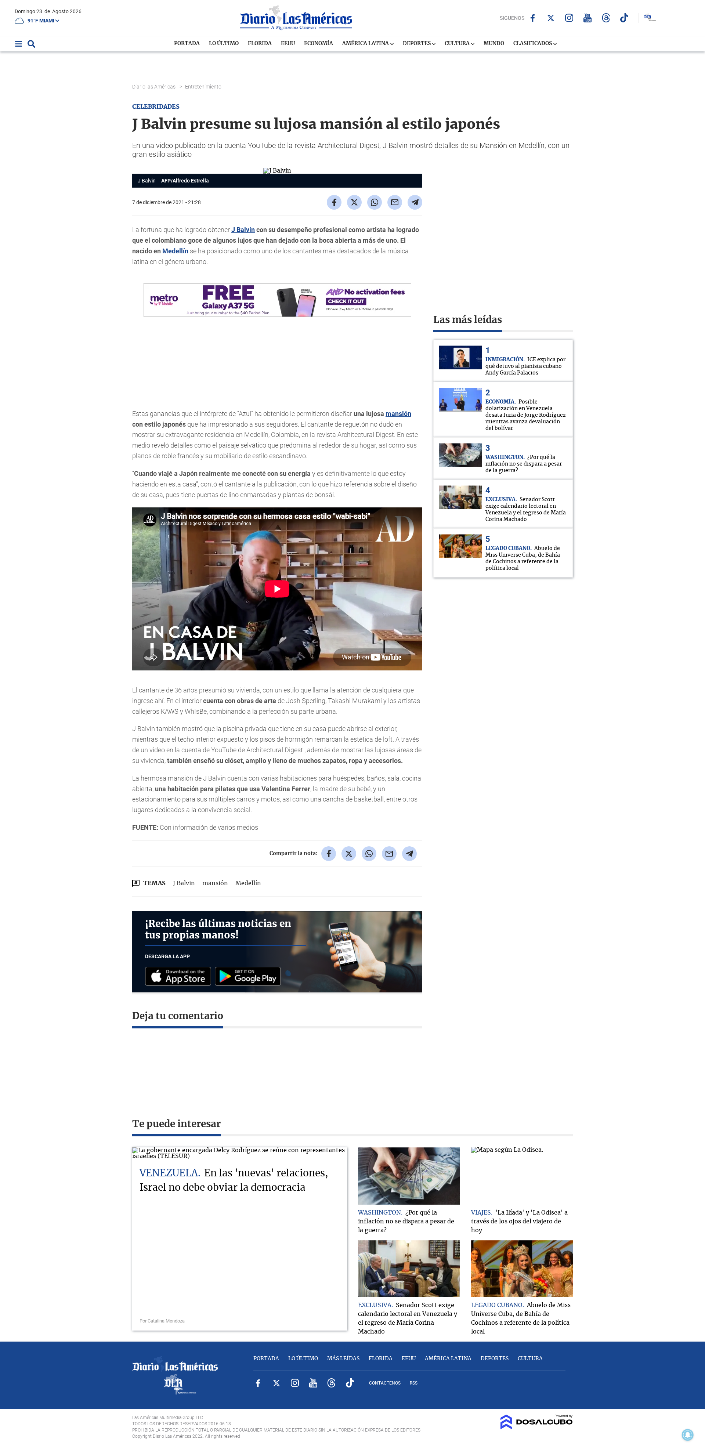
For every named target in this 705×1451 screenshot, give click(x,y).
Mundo (494, 43)
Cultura (458, 43)
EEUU (288, 43)
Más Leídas (343, 1358)
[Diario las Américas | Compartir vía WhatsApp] (374, 202)
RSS (413, 1383)
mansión (398, 413)
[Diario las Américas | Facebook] (532, 18)
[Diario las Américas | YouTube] (587, 17)
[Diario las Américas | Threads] (606, 17)
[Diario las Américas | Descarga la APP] (180, 977)
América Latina (366, 43)
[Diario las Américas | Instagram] (569, 17)
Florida (260, 43)
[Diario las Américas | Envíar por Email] (394, 202)
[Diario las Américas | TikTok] (624, 17)
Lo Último (224, 43)
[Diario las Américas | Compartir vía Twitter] (354, 202)
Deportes (417, 43)
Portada (187, 43)
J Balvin (243, 230)
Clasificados (533, 43)
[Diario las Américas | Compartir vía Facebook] (334, 202)
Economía (318, 43)
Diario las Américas (154, 87)
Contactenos (385, 1383)
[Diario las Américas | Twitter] (551, 18)
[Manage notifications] (688, 1435)
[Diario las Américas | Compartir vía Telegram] (415, 202)
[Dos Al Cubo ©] (536, 1427)
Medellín (175, 251)
